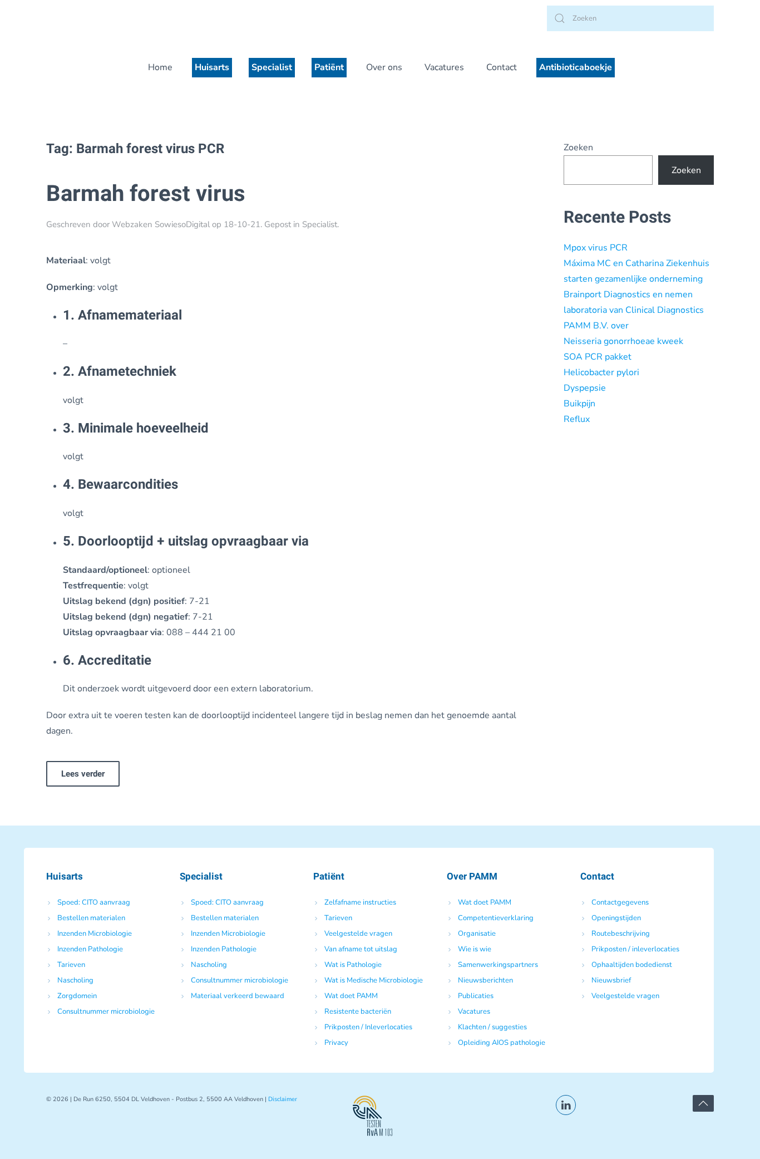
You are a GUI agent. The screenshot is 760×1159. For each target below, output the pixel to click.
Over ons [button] (384, 67)
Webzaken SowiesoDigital (161, 224)
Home (160, 67)
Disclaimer (282, 1099)
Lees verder (83, 774)
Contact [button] (501, 67)
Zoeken (578, 147)
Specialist (319, 224)
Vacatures (444, 67)
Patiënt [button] (329, 67)
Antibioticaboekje (575, 67)
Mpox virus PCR (596, 248)
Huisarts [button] (212, 67)
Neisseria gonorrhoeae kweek (623, 341)
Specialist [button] (271, 67)
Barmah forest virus (145, 194)
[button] (703, 1103)
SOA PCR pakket (597, 357)
